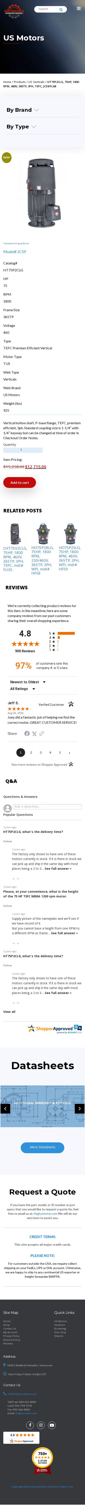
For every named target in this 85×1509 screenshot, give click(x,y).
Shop (6, 1325)
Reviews (8, 1344)
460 (6, 332)
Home (7, 1322)
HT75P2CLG (13, 270)
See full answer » (58, 869)
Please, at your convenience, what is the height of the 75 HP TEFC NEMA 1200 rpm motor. (40, 894)
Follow (7, 842)
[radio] (63, 633)
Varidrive (59, 1325)
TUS (6, 363)
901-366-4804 (21, 1409)
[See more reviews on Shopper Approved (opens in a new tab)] (41, 734)
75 (5, 285)
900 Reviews (28, 651)
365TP (8, 317)
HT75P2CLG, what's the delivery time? (33, 832)
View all (9, 1012)
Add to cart (19, 482)
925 (6, 410)
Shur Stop (60, 1333)
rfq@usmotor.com (45, 1213)
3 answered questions (16, 244)
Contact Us (9, 1329)
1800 (7, 301)
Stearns (58, 1336)
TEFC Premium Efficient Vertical (27, 348)
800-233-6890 (27, 1402)
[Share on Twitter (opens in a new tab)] (34, 734)
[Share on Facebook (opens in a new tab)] (27, 734)
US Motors (23, 37)
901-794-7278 (23, 1405)
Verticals (10, 379)
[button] (13, 878)
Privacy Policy (11, 1336)
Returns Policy (11, 1340)
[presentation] (5, 1109)
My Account (10, 1333)
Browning (60, 1329)
